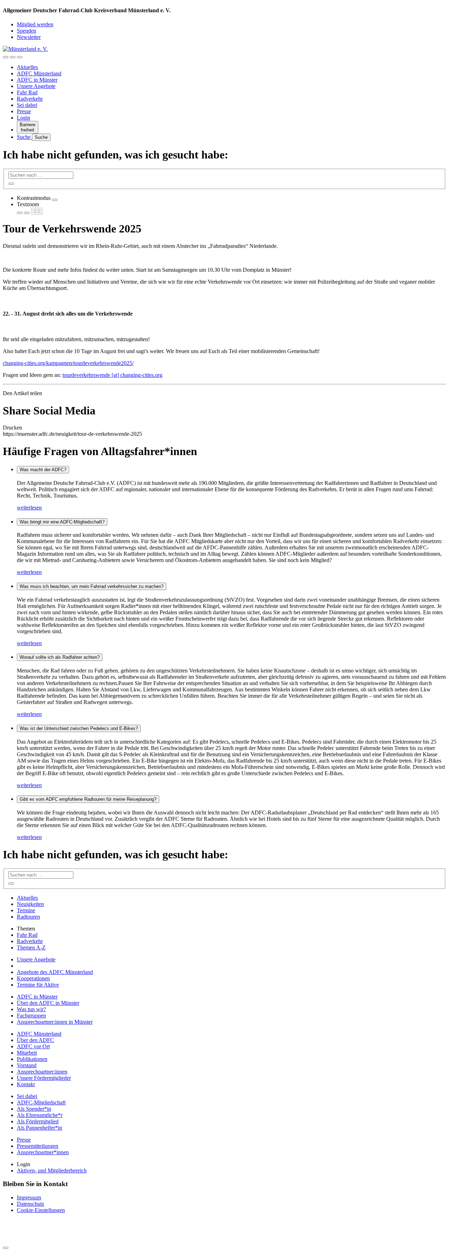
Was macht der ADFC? (43, 469)
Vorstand (26, 1065)
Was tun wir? (31, 1009)
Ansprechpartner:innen (42, 1072)
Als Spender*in (34, 1109)
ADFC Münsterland (39, 73)
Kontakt (26, 1084)
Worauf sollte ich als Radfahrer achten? (60, 657)
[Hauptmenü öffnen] (19, 57)
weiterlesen (29, 507)
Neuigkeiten (30, 904)
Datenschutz (30, 1204)
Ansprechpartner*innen (43, 1152)
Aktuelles (27, 67)
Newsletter (29, 37)
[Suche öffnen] (12, 57)
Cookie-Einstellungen (41, 1210)
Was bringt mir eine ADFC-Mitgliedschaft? (62, 522)
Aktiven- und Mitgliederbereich (52, 1170)
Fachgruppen (31, 1015)
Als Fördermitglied (38, 1121)
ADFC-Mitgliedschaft (41, 1102)
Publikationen (32, 1059)
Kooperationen (33, 978)
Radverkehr (30, 99)
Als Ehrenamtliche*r (39, 1115)
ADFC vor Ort (33, 1046)
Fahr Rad (27, 92)
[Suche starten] (11, 184)
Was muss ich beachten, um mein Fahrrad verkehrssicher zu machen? (91, 586)
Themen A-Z (31, 947)
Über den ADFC (35, 1040)
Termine (26, 910)
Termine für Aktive (38, 985)
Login (23, 118)
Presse (24, 111)
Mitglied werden (35, 24)
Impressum (29, 1197)
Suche (24, 137)
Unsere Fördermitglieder (44, 1078)
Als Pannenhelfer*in (39, 1128)
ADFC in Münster (37, 80)
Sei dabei (27, 105)
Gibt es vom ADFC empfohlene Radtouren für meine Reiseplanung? (88, 799)
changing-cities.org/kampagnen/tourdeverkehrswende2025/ (68, 363)
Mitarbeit (27, 1053)
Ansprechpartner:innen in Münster (55, 1022)
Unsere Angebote (36, 86)
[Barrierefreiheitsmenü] (5, 57)
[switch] (55, 200)
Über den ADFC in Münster (48, 1003)
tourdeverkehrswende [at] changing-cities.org (112, 375)
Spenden (26, 31)
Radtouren (28, 917)
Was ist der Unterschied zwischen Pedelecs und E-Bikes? (79, 728)
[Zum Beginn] (5, 1248)
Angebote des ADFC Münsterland (55, 972)
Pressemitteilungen (37, 1146)
